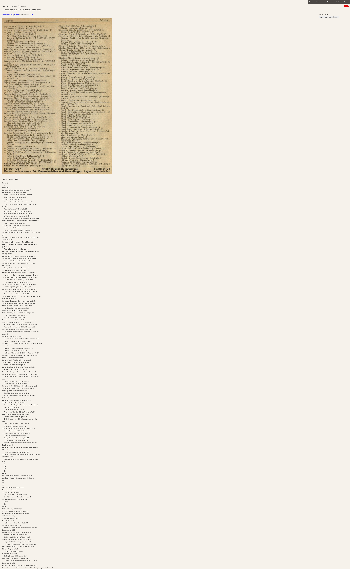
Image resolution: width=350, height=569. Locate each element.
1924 (31, 15)
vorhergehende (7, 15)
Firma (330, 17)
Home (311, 2)
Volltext (336, 17)
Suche (320, 2)
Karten (346, 2)
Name (321, 17)
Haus (326, 17)
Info (330, 2)
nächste (16, 15)
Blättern (338, 2)
